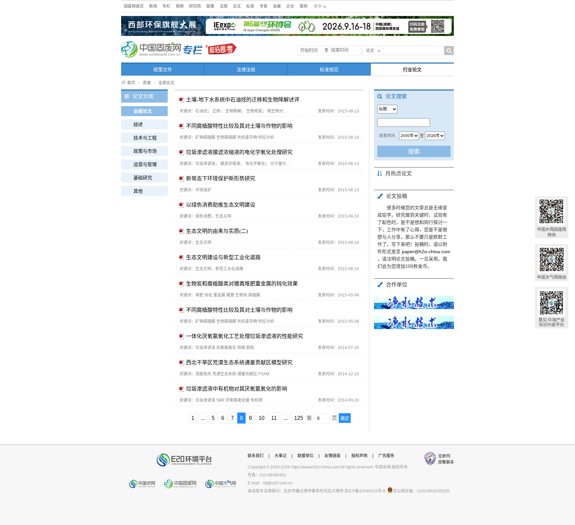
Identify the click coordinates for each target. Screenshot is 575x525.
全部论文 (142, 111)
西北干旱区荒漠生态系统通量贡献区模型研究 (239, 362)
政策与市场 (145, 151)
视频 (180, 6)
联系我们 (256, 455)
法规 (224, 6)
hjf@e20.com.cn (277, 483)
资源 (147, 83)
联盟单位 (305, 455)
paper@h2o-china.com (426, 251)
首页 (131, 83)
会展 (277, 6)
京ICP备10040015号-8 (364, 491)
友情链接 (332, 455)
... (203, 418)
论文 (237, 6)
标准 (250, 6)
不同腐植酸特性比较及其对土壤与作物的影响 (239, 126)
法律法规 (246, 69)
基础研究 (142, 177)
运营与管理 (145, 164)
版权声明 (359, 455)
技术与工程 (145, 137)
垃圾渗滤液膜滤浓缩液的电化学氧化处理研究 (239, 152)
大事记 (281, 455)
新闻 (153, 6)
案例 (303, 6)
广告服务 (386, 455)
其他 (138, 191)
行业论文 (412, 69)
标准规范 (329, 69)
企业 (290, 6)
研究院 (195, 6)
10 (262, 418)
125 (298, 418)
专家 (264, 6)
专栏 (166, 6)
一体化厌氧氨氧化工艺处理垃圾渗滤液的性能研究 (244, 336)
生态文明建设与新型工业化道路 (223, 257)
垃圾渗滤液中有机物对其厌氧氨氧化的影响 (236, 389)
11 (274, 418)
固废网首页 (134, 6)
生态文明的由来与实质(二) (217, 231)
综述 (138, 124)
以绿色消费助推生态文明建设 (220, 205)
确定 (344, 418)
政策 (210, 6)
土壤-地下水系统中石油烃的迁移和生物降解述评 (242, 99)
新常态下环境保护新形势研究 (220, 178)
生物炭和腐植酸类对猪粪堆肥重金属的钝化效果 (242, 283)
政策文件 (162, 69)
